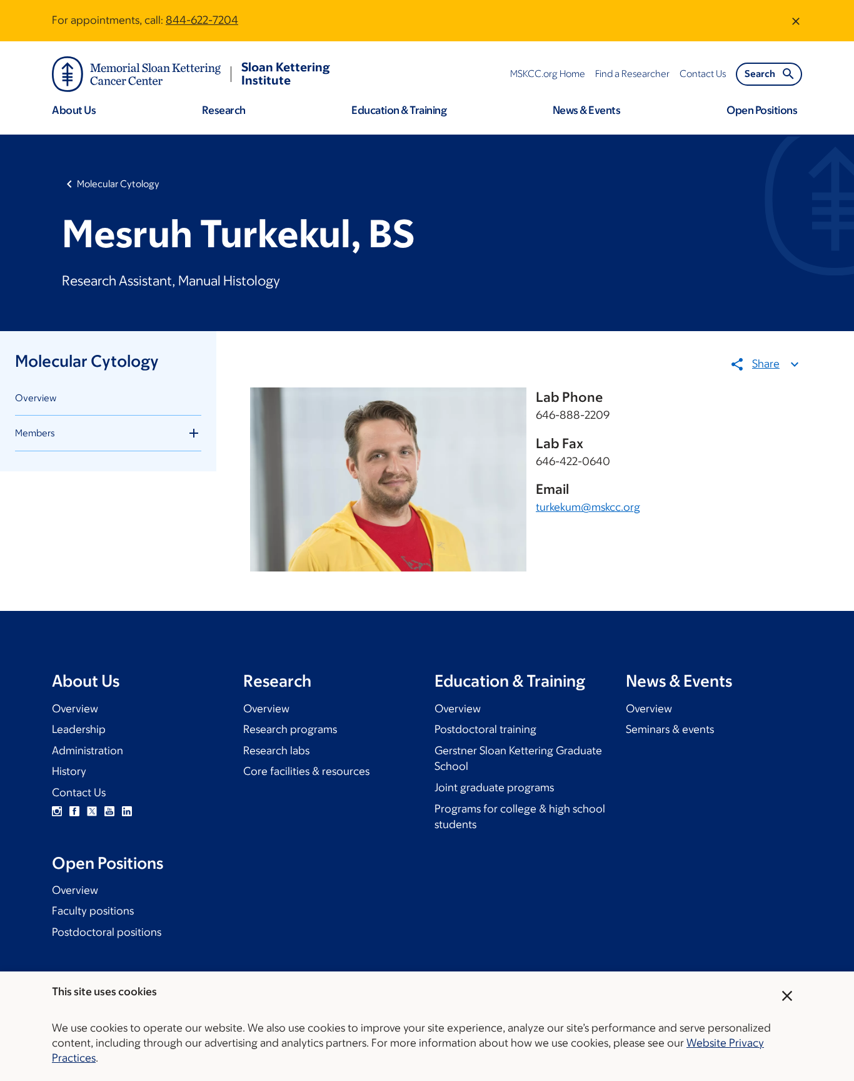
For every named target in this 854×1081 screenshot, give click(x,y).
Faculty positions (93, 910)
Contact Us (79, 792)
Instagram (57, 811)
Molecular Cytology (118, 183)
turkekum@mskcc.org (588, 507)
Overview (35, 397)
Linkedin (127, 811)
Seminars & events (670, 729)
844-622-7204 (202, 20)
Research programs (290, 729)
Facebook (74, 811)
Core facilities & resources (306, 771)
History (69, 771)
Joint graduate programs (494, 787)
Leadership (79, 729)
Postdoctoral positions (106, 932)
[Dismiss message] (796, 21)
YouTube (109, 811)
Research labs (276, 750)
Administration (87, 750)
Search (760, 73)
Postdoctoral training (485, 729)
